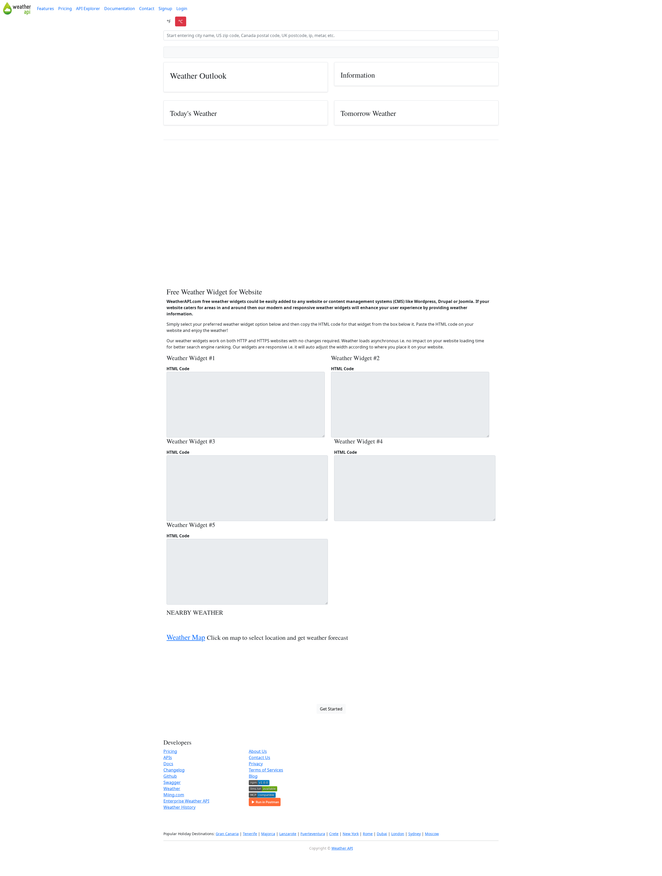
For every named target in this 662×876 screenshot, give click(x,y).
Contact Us (259, 757)
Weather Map (186, 637)
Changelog (174, 770)
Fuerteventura (312, 833)
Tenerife (250, 833)
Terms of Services (266, 770)
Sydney (414, 833)
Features (45, 8)
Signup (165, 8)
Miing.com (173, 795)
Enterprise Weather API (186, 801)
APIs (167, 757)
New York (351, 833)
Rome (368, 833)
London (397, 833)
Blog (253, 776)
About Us (258, 751)
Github (170, 776)
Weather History (179, 807)
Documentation (119, 8)
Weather (171, 788)
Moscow (432, 833)
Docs (168, 764)
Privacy (256, 764)
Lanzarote (287, 833)
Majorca (268, 833)
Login (181, 8)
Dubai (382, 833)
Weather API (342, 848)
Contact (146, 8)
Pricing (65, 8)
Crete (333, 833)
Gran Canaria (227, 833)
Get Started (331, 709)
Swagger (172, 782)
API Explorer (88, 8)
